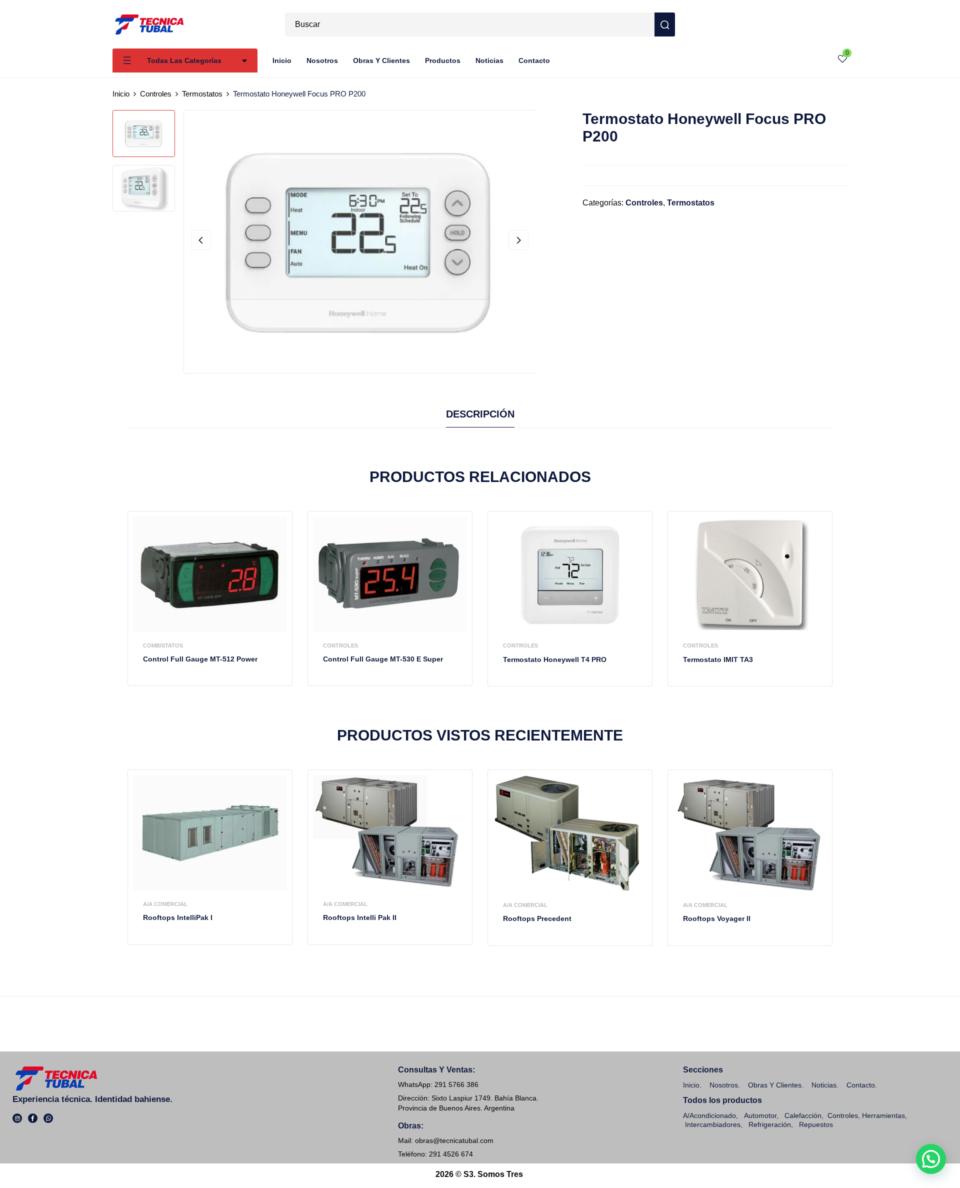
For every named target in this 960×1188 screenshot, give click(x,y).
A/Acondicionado (709, 1116)
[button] (931, 1159)
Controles (156, 94)
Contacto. (861, 1085)
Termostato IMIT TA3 (718, 660)
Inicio (121, 94)
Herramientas (883, 1116)
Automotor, (760, 1116)
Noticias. (825, 1085)
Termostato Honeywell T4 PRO (554, 660)
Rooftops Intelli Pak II (359, 918)
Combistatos (163, 645)
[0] (842, 60)
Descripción (480, 414)
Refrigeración (769, 1124)
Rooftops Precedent (537, 918)
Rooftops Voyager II (716, 918)
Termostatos (202, 94)
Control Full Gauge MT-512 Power (200, 659)
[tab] (480, 417)
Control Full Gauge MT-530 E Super (383, 659)
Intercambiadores (712, 1124)
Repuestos (816, 1124)
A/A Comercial (165, 904)
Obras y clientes (775, 1085)
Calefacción (803, 1116)
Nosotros (724, 1085)
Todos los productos (722, 1100)
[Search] (664, 24)
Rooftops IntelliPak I (177, 918)
